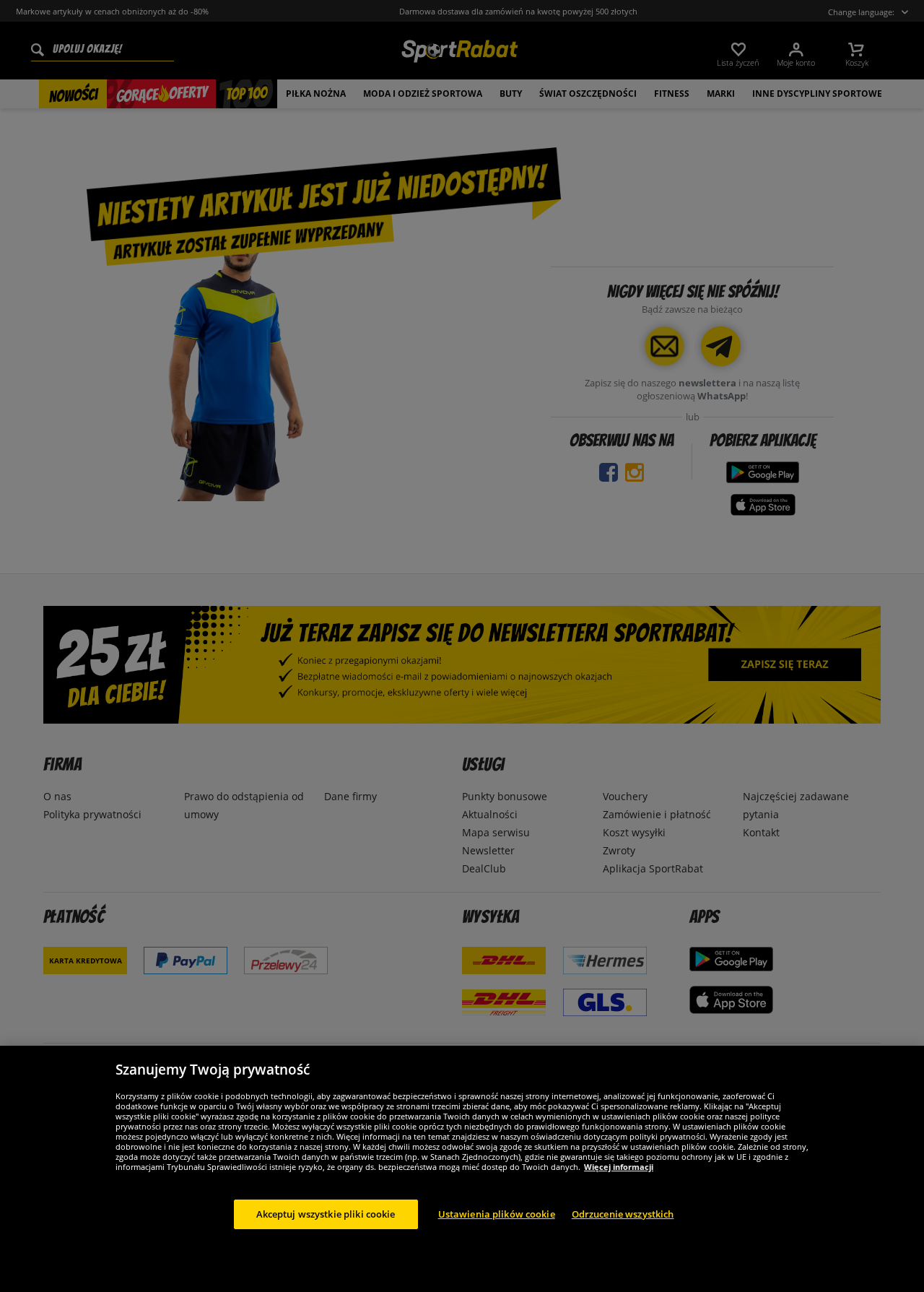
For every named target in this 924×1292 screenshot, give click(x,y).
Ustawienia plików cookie (496, 1214)
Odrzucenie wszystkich (623, 1214)
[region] (462, 1169)
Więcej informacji (618, 1166)
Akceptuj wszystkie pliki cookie (326, 1214)
